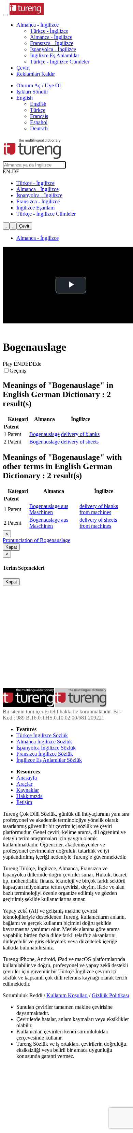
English (38, 104)
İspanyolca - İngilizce (53, 49)
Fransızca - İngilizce (51, 43)
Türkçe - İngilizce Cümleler (59, 61)
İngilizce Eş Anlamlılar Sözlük (49, 760)
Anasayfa (26, 778)
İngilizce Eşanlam (35, 207)
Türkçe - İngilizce (49, 31)
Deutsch (39, 128)
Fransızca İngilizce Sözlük (44, 754)
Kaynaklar (27, 790)
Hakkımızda (29, 796)
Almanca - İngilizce (51, 37)
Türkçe (37, 110)
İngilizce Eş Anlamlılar (54, 55)
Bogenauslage (44, 434)
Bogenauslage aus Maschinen (48, 509)
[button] (37, 25)
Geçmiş (18, 371)
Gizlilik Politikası (110, 995)
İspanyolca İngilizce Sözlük (46, 748)
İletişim (24, 802)
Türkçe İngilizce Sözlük (42, 735)
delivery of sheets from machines (98, 523)
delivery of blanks (80, 434)
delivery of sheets (80, 442)
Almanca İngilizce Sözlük (44, 741)
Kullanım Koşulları (67, 995)
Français (39, 116)
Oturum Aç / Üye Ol (38, 85)
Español (38, 122)
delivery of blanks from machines (98, 509)
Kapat (11, 547)
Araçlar (24, 784)
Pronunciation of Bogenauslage (36, 540)
